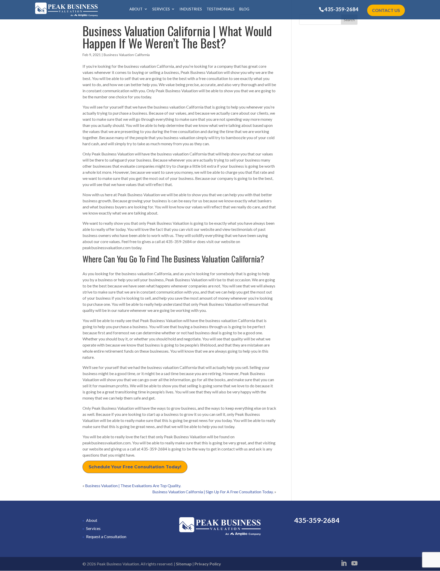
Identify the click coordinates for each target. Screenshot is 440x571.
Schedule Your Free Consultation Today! (135, 466)
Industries (191, 9)
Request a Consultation (106, 536)
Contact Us (386, 10)
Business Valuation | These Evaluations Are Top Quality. (133, 485)
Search (349, 20)
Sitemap (184, 563)
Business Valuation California (127, 54)
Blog (244, 9)
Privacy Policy (208, 563)
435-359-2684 (341, 9)
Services (161, 9)
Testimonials (221, 9)
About (136, 9)
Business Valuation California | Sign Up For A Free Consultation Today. (212, 491)
